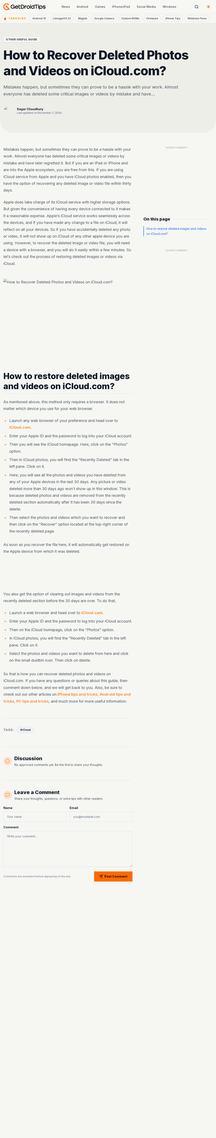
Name (7, 808)
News (66, 6)
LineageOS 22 (62, 18)
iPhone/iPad (121, 6)
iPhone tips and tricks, (78, 694)
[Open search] (196, 7)
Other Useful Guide (21, 39)
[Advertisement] (176, 177)
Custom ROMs (130, 18)
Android (82, 6)
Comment (11, 827)
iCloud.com (20, 427)
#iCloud (25, 729)
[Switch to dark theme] (208, 7)
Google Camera (104, 18)
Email (74, 808)
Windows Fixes (197, 18)
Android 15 (39, 18)
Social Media (146, 6)
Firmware (152, 18)
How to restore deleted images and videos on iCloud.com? (176, 231)
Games (100, 6)
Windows (169, 6)
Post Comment (115, 876)
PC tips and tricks (32, 701)
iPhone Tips (172, 18)
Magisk (82, 18)
